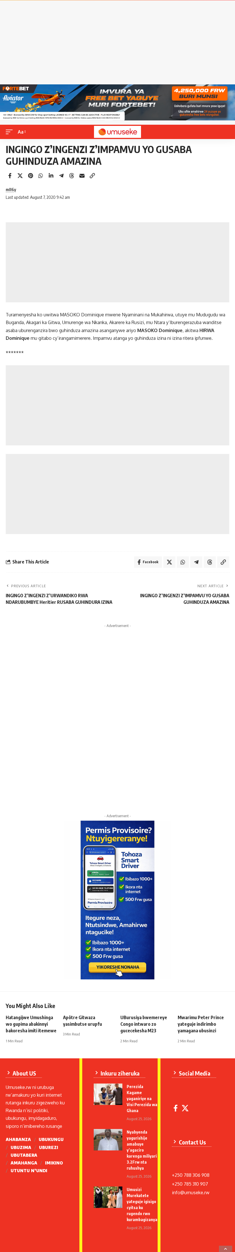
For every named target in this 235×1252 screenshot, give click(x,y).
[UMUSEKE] (117, 132)
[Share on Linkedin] (51, 175)
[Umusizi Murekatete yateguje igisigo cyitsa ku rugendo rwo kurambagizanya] (108, 1197)
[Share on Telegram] (61, 175)
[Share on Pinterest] (30, 175)
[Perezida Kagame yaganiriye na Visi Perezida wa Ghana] (108, 1094)
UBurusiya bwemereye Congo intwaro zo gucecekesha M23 (143, 1024)
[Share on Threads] (72, 175)
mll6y (11, 189)
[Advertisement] (117, 44)
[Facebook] (175, 1108)
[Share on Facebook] (10, 175)
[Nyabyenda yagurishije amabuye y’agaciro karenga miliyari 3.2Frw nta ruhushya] (108, 1139)
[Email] (82, 175)
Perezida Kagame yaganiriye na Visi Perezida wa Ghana (142, 1098)
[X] (185, 1108)
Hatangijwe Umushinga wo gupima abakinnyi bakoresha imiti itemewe (31, 1024)
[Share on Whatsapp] (41, 175)
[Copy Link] (92, 175)
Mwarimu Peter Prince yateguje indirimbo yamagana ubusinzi (201, 1024)
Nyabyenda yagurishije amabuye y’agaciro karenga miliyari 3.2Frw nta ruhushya (142, 1150)
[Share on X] (20, 175)
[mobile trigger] (10, 132)
